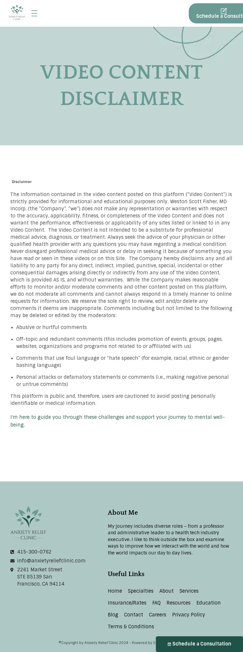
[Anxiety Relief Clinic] (17, 12)
